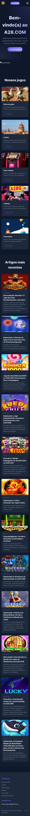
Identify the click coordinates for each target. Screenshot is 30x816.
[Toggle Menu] (27, 3)
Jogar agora (8, 113)
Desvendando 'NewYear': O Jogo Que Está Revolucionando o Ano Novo (14, 297)
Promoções (5, 793)
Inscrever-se (15, 3)
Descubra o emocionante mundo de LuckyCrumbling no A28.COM (13, 701)
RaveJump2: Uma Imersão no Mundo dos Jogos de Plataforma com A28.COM (14, 659)
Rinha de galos (6, 782)
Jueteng (4, 790)
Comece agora (15, 49)
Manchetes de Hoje (7, 795)
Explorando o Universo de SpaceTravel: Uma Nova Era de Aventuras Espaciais (14, 340)
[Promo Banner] (15, 66)
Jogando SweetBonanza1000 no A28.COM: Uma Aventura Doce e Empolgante (14, 378)
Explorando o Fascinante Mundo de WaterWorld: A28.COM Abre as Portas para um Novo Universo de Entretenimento (13, 745)
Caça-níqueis (5, 787)
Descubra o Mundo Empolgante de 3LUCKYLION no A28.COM (14, 460)
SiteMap (26, 810)
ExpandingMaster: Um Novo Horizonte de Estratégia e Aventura (14, 539)
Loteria (4, 785)
